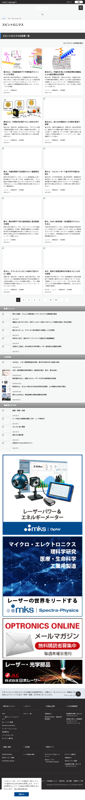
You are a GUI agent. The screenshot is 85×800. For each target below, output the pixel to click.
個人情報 (69, 781)
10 (51, 300)
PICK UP (47, 289)
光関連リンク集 (78, 781)
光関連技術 (13, 90)
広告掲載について (52, 781)
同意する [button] (21, 794)
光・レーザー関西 (7, 722)
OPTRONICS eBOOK (8, 761)
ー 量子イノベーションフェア (10, 718)
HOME (3, 18)
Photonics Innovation (8, 725)
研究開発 (62, 90)
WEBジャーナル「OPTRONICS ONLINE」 (52, 761)
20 (56, 300)
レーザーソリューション (9, 729)
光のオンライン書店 (8, 758)
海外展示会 (5, 732)
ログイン (69, 2)
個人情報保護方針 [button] (21, 789)
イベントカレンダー (8, 735)
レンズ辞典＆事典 (28, 754)
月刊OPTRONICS (7, 754)
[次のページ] (67, 300)
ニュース (6, 90)
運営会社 (62, 781)
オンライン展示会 (7, 738)
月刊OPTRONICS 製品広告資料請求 (53, 718)
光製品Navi (48, 714)
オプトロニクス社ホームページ (52, 755)
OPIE (3, 714)
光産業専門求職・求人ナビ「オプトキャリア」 (74, 715)
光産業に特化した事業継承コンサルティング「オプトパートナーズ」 (74, 721)
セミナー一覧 (27, 714)
